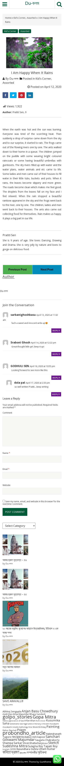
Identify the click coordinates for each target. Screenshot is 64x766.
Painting (52, 726)
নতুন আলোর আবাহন (11, 667)
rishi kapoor (38, 736)
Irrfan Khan (29, 720)
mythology (23, 727)
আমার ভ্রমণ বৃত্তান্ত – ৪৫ (15, 594)
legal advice (28, 724)
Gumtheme (45, 761)
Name (6, 453)
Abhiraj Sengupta (12, 711)
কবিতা (7, 752)
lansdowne (14, 724)
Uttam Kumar (47, 749)
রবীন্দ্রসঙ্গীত (23, 753)
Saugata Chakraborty (47, 740)
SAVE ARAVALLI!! (13, 701)
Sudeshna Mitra (15, 746)
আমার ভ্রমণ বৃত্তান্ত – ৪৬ (15, 560)
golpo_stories (17, 716)
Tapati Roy (51, 746)
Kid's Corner (19, 17)
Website (6, 485)
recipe (16, 737)
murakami (54, 724)
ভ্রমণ (15, 752)
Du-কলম (32, 3)
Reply (56, 330)
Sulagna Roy (35, 746)
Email (6, 469)
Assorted (31, 17)
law (21, 724)
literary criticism (41, 724)
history (6, 721)
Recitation (26, 736)
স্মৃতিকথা (42, 752)
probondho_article (24, 732)
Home (8, 17)
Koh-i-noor (41, 721)
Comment (7, 412)
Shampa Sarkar (12, 743)
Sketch (53, 742)
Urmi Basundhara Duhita (24, 749)
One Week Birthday (37, 727)
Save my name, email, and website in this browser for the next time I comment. (31, 502)
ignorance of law (16, 721)
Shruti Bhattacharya (33, 743)
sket (46, 743)
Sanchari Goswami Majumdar (31, 738)
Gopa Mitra (44, 717)
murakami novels (10, 727)
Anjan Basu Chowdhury (40, 711)
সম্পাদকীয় (32, 752)
